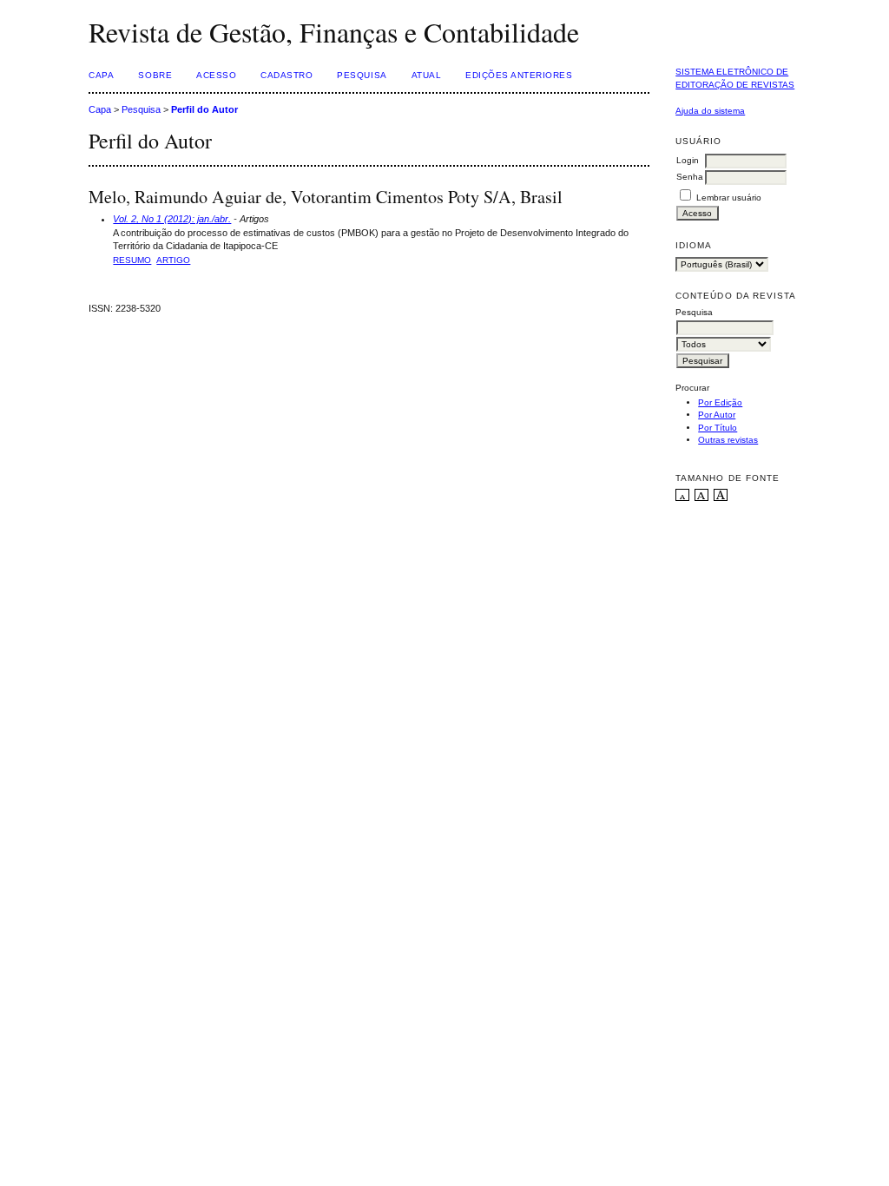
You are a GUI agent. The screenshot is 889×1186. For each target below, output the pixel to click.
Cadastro (286, 75)
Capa (101, 75)
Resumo (132, 260)
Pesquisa (361, 75)
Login (687, 160)
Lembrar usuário (728, 197)
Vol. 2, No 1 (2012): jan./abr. (172, 219)
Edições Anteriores (518, 75)
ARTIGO (173, 260)
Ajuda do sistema (710, 110)
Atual (427, 75)
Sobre (155, 75)
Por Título (717, 427)
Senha (689, 176)
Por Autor (716, 414)
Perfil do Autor (204, 109)
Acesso (216, 75)
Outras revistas (728, 440)
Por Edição (720, 402)
